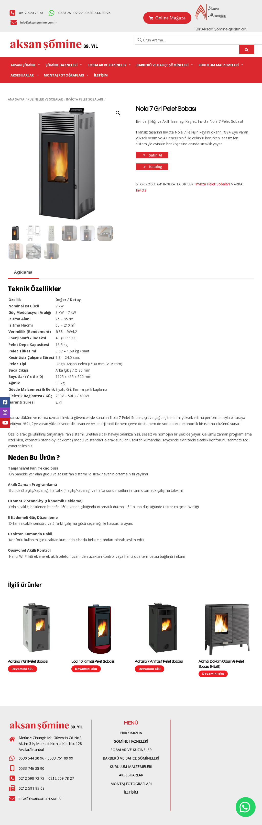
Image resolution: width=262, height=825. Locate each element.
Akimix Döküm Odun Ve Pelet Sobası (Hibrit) (221, 664)
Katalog (155, 166)
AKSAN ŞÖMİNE (23, 65)
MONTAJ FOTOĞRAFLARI (64, 75)
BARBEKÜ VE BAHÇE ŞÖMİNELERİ (162, 65)
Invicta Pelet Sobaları (84, 99)
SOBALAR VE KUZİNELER (107, 65)
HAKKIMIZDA (131, 732)
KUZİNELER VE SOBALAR (45, 99)
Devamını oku (23, 669)
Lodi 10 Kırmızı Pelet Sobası (92, 661)
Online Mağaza (170, 18)
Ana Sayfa (16, 99)
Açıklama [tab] (23, 272)
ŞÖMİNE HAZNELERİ (62, 65)
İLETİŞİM (101, 75)
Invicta (141, 190)
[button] (118, 113)
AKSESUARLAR (22, 75)
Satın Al (155, 155)
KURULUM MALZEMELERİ (219, 65)
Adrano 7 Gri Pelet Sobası (28, 661)
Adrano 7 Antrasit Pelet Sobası (158, 661)
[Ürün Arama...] (246, 49)
